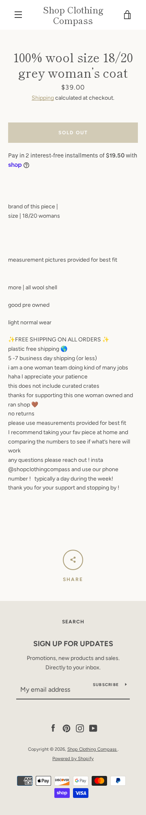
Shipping (43, 97)
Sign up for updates (73, 643)
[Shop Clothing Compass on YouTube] (93, 728)
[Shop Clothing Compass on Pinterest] (66, 728)
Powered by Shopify (73, 758)
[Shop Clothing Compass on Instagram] (80, 728)
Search (73, 622)
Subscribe (106, 684)
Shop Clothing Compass (73, 15)
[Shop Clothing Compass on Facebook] (53, 728)
